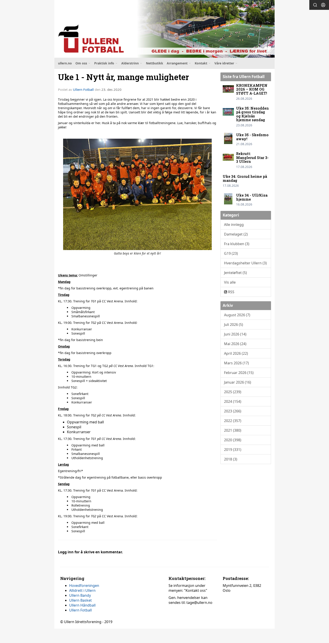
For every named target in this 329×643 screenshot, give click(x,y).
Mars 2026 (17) (236, 363)
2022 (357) (232, 420)
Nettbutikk (154, 63)
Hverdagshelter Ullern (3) (245, 263)
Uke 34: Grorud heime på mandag (245, 178)
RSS (230, 291)
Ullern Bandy (80, 595)
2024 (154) (232, 401)
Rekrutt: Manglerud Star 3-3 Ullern (252, 157)
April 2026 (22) (236, 353)
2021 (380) (232, 430)
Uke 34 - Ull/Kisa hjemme (251, 197)
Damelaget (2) (236, 234)
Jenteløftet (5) (235, 272)
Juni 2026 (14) (235, 334)
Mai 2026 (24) (235, 343)
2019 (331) (232, 449)
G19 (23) (231, 253)
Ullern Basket (80, 600)
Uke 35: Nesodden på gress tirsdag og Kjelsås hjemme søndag (252, 114)
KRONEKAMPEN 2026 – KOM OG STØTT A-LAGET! (251, 89)
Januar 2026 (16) (237, 382)
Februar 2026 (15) (239, 372)
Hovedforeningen (84, 585)
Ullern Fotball (83, 89)
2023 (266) (232, 411)
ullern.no (65, 63)
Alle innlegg (234, 224)
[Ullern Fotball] (164, 29)
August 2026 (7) (237, 314)
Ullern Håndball (82, 605)
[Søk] (315, 5)
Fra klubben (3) (236, 243)
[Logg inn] (323, 5)
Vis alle (230, 282)
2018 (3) (230, 459)
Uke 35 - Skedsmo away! (252, 136)
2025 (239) (232, 391)
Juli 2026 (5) (233, 324)
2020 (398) (232, 439)
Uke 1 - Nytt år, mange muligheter (123, 76)
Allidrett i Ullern (82, 590)
